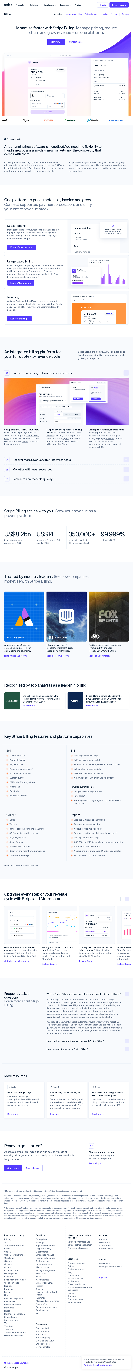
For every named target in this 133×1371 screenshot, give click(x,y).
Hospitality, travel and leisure (46, 1293)
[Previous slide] (122, 899)
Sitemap (72, 1296)
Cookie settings (75, 1299)
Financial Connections (15, 1279)
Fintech (39, 1286)
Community (73, 1275)
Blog (70, 1272)
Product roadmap (76, 1263)
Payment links (11, 1301)
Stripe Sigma (10, 1317)
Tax (6, 1323)
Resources (64, 5)
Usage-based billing (73, 14)
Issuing (7, 1292)
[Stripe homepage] (8, 5)
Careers (103, 1239)
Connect (8, 1264)
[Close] (128, 1362)
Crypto (7, 1267)
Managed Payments (13, 1298)
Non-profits (41, 1304)
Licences (72, 1293)
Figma (66, 438)
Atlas (6, 1242)
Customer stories (76, 1269)
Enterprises (41, 1239)
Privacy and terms (76, 1284)
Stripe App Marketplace (79, 1241)
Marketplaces (42, 1267)
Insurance (40, 1298)
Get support (105, 1263)
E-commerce (42, 1251)
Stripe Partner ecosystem (80, 1245)
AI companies (42, 1279)
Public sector (42, 1310)
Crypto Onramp (11, 1270)
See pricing (94, 1163)
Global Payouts (11, 1283)
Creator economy (44, 1283)
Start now (55, 41)
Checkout (9, 1258)
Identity (8, 1286)
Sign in (103, 5)
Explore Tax (84, 961)
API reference (42, 1331)
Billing (7, 14)
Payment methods (13, 1304)
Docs (124, 14)
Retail (39, 1313)
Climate (8, 1261)
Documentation (43, 1328)
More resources (75, 1302)
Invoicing (104, 14)
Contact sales (118, 5)
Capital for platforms (14, 1255)
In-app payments (44, 1264)
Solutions (34, 5)
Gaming (40, 1289)
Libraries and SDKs (45, 1340)
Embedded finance (45, 1255)
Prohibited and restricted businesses (80, 1288)
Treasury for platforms (15, 1332)
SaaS (38, 1276)
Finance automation (45, 1258)
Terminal (8, 1326)
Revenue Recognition (14, 1314)
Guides (71, 1266)
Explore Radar (48, 964)
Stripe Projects (43, 1344)
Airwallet (109, 438)
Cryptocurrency (43, 1248)
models (50, 435)
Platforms (41, 1273)
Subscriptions (91, 14)
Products (20, 5)
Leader (25, 441)
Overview (58, 14)
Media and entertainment (48, 1301)
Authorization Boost (14, 1245)
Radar (7, 1310)
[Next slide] (127, 899)
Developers (49, 5)
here (6, 1203)
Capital (7, 1251)
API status (41, 1334)
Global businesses (44, 1261)
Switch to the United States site (98, 1365)
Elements (8, 1276)
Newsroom (104, 1242)
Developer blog (43, 1347)
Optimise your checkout (15, 961)
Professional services (46, 1307)
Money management (46, 1270)
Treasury (8, 1329)
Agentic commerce (45, 1245)
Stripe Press (105, 1245)
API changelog (43, 1337)
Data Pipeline (10, 1273)
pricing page (64, 1191)
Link (6, 1295)
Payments (9, 1307)
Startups (40, 1242)
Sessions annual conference (75, 1279)
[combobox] (16, 1363)
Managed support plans (110, 1266)
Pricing (78, 5)
